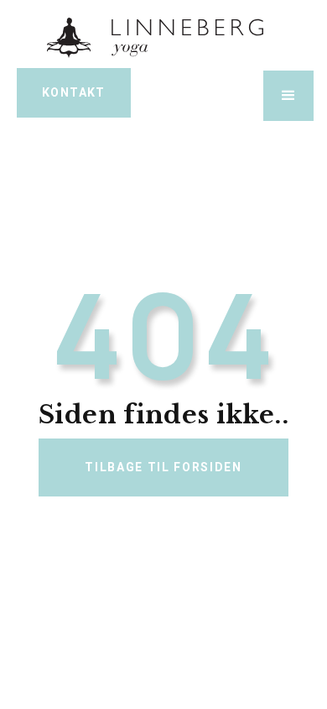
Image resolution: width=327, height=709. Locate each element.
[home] (163, 36)
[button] (288, 96)
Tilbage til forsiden (163, 467)
